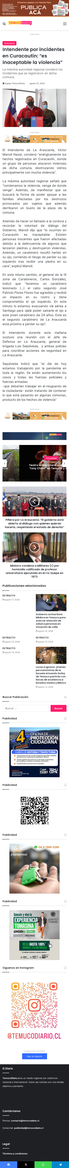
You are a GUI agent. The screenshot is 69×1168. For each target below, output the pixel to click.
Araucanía (9, 43)
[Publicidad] (34, 8)
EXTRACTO (9, 595)
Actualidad (51, 456)
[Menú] (64, 25)
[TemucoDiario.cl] (20, 23)
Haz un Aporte (34, 1056)
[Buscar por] (4, 25)
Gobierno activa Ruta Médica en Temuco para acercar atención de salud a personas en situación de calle (51, 621)
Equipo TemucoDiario (15, 83)
